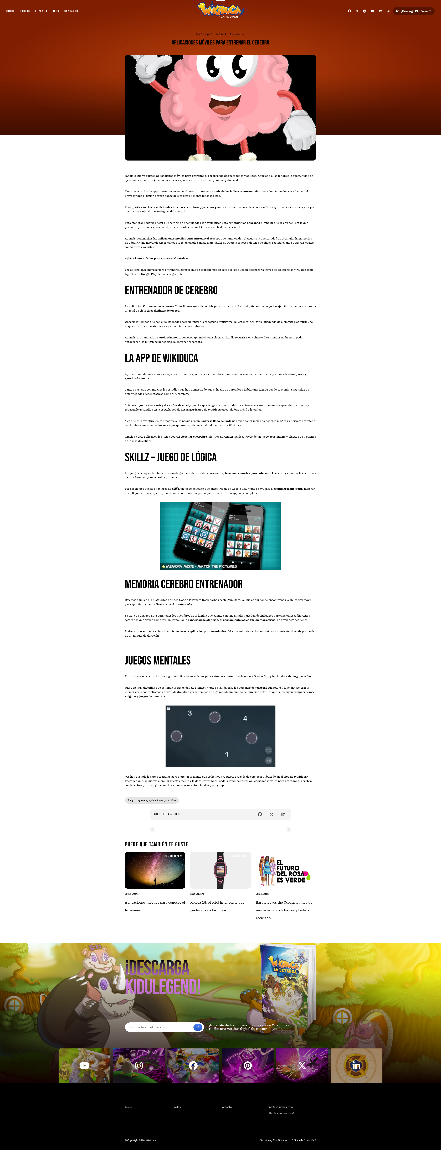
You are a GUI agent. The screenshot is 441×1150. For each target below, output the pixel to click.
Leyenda (41, 11)
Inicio (10, 11)
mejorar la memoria (163, 180)
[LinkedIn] (283, 814)
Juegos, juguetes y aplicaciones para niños (152, 800)
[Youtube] (372, 11)
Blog (56, 11)
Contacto (71, 11)
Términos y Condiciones (273, 1140)
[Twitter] (357, 11)
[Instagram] (388, 11)
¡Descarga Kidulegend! (416, 11)
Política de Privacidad (303, 1140)
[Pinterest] (364, 11)
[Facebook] (349, 11)
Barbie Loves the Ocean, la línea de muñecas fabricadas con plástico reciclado (284, 910)
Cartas (25, 11)
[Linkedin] (380, 11)
